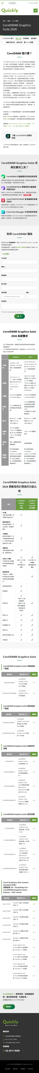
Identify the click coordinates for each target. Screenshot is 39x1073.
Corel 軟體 (15, 21)
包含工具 (18, 38)
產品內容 (19, 42)
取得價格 (26, 38)
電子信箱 (3, 284)
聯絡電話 (3, 275)
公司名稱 (3, 258)
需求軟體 (3, 292)
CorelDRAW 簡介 (8, 38)
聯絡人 (3, 267)
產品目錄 (13, 3)
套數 (27, 292)
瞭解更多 (8, 1007)
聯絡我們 (22, 1069)
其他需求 (3, 301)
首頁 (4, 21)
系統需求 (34, 38)
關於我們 (7, 1069)
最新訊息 (15, 1069)
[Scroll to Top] (36, 1071)
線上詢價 (7, 119)
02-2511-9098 (34, 3)
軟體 (8, 21)
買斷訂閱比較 (10, 42)
